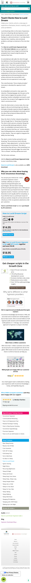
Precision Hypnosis (8, 439)
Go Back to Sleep (8, 466)
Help (15, 560)
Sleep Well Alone (7, 505)
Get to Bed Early (7, 464)
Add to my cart (9, 234)
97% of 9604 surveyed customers (12, 393)
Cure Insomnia (7, 456)
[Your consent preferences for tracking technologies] (28, 580)
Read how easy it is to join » (17, 287)
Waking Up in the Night (9, 512)
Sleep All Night (7, 479)
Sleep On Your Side (8, 497)
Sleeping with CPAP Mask (10, 510)
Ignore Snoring (7, 471)
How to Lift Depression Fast (10, 429)
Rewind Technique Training (10, 431)
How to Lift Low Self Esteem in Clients (13, 442)
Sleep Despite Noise (8, 489)
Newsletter (15, 568)
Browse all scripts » (9, 516)
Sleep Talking (6, 500)
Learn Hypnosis (15, 551)
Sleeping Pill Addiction (9, 507)
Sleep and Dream (7, 482)
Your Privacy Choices (12, 580)
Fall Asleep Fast (7, 461)
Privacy (15, 564)
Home (15, 547)
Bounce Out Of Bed (8, 454)
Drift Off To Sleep (7, 459)
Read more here (7, 231)
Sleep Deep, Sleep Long (9, 487)
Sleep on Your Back (8, 494)
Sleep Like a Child (8, 492)
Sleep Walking (7, 502)
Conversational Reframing (10, 426)
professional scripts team (14, 304)
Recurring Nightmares (9, 477)
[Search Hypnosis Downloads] (28, 8)
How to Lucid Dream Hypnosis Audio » (12, 524)
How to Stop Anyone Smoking (11, 434)
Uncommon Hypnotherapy (10, 437)
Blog (15, 556)
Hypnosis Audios (15, 553)
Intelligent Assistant (10, 11)
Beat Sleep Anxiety (8, 451)
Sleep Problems (7, 448)
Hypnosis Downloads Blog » (9, 530)
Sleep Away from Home (9, 484)
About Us (15, 549)
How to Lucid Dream (7, 165)
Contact (15, 562)
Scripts (15, 555)
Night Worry (6, 474)
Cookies (15, 566)
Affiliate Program (16, 558)
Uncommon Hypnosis (9, 424)
